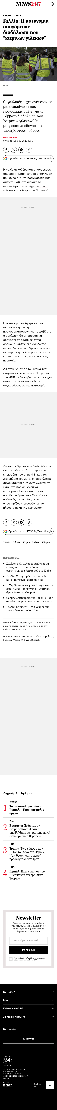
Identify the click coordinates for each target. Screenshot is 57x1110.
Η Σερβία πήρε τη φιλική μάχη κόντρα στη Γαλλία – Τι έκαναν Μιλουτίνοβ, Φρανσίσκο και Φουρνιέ (30, 588)
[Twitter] (14, 150)
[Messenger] (21, 150)
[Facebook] (6, 150)
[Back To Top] (50, 1085)
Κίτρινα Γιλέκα (31, 542)
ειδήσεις (33, 626)
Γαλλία (18, 16)
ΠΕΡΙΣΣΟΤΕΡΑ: (11, 558)
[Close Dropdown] (53, 992)
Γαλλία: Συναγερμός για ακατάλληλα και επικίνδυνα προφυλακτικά (28, 578)
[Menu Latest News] (52, 4)
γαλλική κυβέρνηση (20, 169)
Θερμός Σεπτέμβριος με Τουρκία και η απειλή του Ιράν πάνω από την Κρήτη (29, 599)
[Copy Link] (29, 150)
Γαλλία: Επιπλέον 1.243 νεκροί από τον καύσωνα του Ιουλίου (27, 608)
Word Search (33, 640)
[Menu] (5, 4)
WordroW (18, 640)
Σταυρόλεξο (46, 636)
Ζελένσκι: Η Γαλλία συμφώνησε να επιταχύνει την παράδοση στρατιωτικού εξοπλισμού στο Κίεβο (28, 567)
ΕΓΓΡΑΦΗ (28, 1039)
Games (18, 636)
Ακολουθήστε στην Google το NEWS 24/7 (25, 622)
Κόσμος (7, 16)
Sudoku (7, 640)
